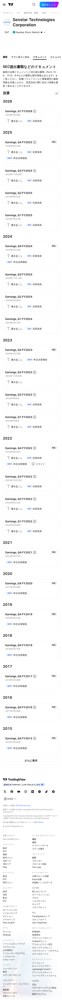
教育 (5, 972)
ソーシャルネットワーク (14, 943)
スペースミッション (41, 894)
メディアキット (39, 907)
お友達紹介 (8, 950)
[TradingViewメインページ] (14, 779)
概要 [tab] (5, 56)
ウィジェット (38, 963)
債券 (5, 854)
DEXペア (7, 864)
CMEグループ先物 (40, 876)
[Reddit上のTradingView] (53, 792)
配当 (5, 898)
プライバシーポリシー (42, 938)
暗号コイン (8, 857)
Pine (5, 867)
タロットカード (39, 919)
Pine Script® (8, 922)
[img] (41, 32)
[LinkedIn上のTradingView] (33, 792)
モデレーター (9, 959)
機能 (34, 839)
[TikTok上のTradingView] (46, 792)
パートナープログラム (42, 991)
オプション (8, 916)
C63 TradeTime (39, 922)
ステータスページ (40, 954)
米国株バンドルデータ (42, 882)
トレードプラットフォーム (44, 975)
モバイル (7, 931)
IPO (4, 901)
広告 (34, 984)
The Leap (36, 867)
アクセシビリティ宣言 (42, 944)
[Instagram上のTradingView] (26, 792)
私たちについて (39, 891)
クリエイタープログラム (14, 953)
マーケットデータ (40, 845)
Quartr (40, 822)
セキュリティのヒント (42, 947)
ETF (4, 851)
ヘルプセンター (39, 901)
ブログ (35, 898)
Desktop (7, 935)
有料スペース (9, 996)
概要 (34, 857)
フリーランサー (10, 993)
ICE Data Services (23, 805)
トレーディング (10, 968)
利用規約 (36, 931)
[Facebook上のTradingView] (12, 792)
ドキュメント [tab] (40, 56)
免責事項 (36, 935)
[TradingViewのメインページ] (10, 5)
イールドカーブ (10, 913)
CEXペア (7, 861)
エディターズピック (12, 975)
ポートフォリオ (10, 910)
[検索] (34, 5)
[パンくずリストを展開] (18, 13)
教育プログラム (39, 994)
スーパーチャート (11, 839)
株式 (5, 848)
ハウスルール (9, 956)
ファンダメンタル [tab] (20, 56)
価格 (34, 842)
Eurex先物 (37, 879)
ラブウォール (9, 947)
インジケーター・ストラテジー (16, 985)
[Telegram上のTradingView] (39, 792)
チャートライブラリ (41, 966)
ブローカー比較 (39, 864)
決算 (5, 894)
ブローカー (37, 861)
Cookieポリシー (39, 941)
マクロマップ (9, 919)
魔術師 (6, 989)
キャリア (36, 904)
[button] (56, 93)
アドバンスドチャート (42, 972)
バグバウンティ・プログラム (45, 950)
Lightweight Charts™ (41, 969)
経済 (5, 891)
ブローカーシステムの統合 (44, 987)
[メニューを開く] (4, 5)
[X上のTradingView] (5, 792)
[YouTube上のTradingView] (19, 792)
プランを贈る (38, 848)
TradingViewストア (41, 916)
